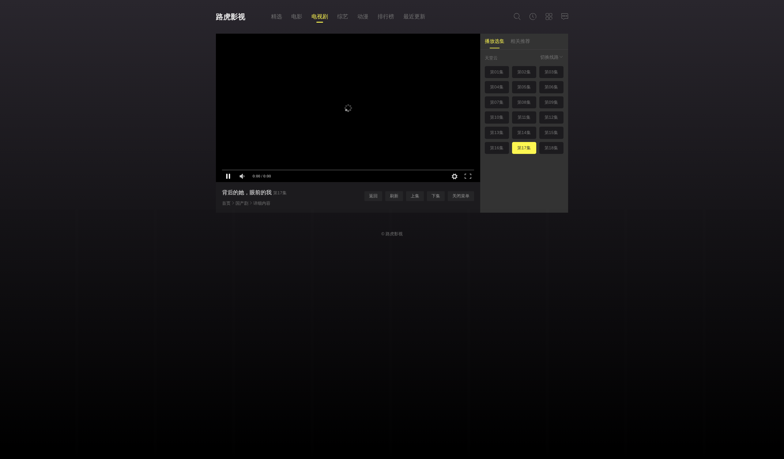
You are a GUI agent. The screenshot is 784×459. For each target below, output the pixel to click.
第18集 (551, 147)
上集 (415, 195)
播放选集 (494, 41)
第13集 (496, 132)
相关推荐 (520, 41)
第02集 (524, 71)
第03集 (551, 71)
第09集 (551, 102)
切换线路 (549, 57)
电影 (296, 16)
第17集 (524, 147)
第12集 (551, 117)
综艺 (342, 16)
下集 (436, 195)
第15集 (551, 132)
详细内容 (261, 203)
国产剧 (242, 203)
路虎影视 (230, 17)
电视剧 (319, 16)
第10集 (496, 117)
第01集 (496, 71)
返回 (373, 195)
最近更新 (414, 16)
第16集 (496, 147)
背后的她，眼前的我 (247, 192)
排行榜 (386, 16)
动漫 (362, 16)
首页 (226, 203)
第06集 (551, 86)
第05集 (524, 86)
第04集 (496, 86)
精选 (276, 16)
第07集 (496, 102)
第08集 (524, 102)
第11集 (524, 117)
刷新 (394, 195)
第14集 (524, 132)
